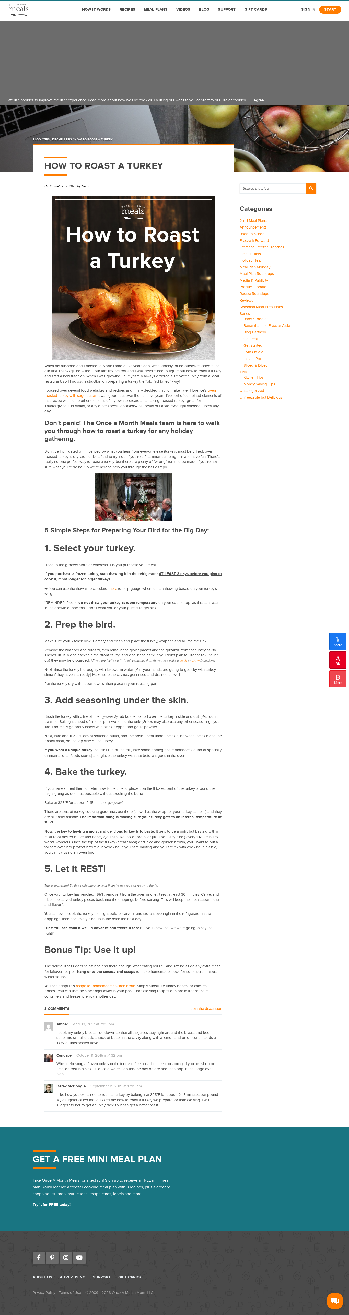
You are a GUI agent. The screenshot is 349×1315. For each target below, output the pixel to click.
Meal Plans (156, 9)
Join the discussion (206, 1008)
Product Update (253, 287)
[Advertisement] (174, 57)
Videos (183, 9)
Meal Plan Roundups (257, 273)
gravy (196, 660)
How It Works (96, 9)
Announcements (253, 227)
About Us (42, 1277)
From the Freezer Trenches (262, 247)
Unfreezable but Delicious (261, 397)
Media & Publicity (254, 280)
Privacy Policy (44, 1293)
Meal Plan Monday (255, 267)
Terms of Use (70, 1293)
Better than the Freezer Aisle (266, 325)
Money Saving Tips (259, 384)
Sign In (308, 9)
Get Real (250, 339)
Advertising (72, 1277)
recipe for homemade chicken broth (105, 986)
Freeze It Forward (254, 240)
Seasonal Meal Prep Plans (261, 307)
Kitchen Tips (62, 139)
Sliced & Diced (255, 365)
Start (330, 9)
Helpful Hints (250, 254)
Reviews (246, 300)
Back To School (252, 234)
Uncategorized (252, 390)
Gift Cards (256, 9)
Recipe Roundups (254, 293)
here (113, 588)
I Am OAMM (253, 352)
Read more (97, 100)
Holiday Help (250, 260)
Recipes (127, 9)
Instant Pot (252, 358)
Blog (204, 9)
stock (183, 660)
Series (245, 313)
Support (227, 9)
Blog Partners (254, 332)
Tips (46, 139)
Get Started (252, 345)
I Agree (257, 100)
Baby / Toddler (255, 319)
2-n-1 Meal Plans (253, 220)
